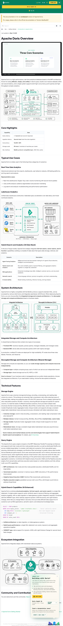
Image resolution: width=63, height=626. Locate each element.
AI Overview (34, 435)
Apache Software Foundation (22, 623)
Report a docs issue (39, 615)
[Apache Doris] (6, 2)
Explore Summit (52, 603)
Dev (6, 29)
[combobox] (27, 25)
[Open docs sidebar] (60, 25)
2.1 (47, 20)
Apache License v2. (39, 623)
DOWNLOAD (53, 2)
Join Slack (38, 596)
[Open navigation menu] (59, 2)
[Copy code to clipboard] (59, 506)
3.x (45, 20)
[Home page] (2, 29)
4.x (43, 20)
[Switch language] (56, 25)
